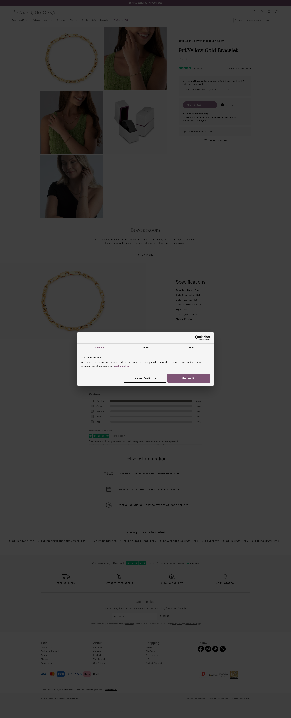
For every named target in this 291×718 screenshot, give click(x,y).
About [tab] (191, 347)
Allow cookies (188, 378)
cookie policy (121, 366)
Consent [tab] (100, 347)
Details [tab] (145, 347)
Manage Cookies (143, 378)
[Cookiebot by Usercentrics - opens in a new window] (197, 337)
